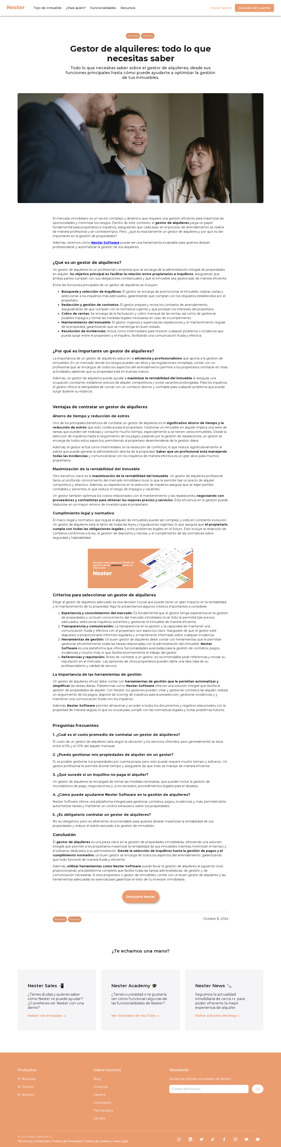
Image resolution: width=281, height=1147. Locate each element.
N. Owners (26, 1087)
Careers (99, 1095)
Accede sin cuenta (254, 8)
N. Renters (26, 1095)
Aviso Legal (120, 1141)
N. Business (26, 1079)
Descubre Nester (140, 897)
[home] (16, 7)
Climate (99, 1118)
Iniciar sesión (221, 8)
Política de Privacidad (67, 1141)
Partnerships (103, 1111)
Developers (102, 1103)
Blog (97, 1079)
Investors (101, 1087)
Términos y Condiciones (34, 1141)
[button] (47, 8)
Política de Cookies (97, 1141)
